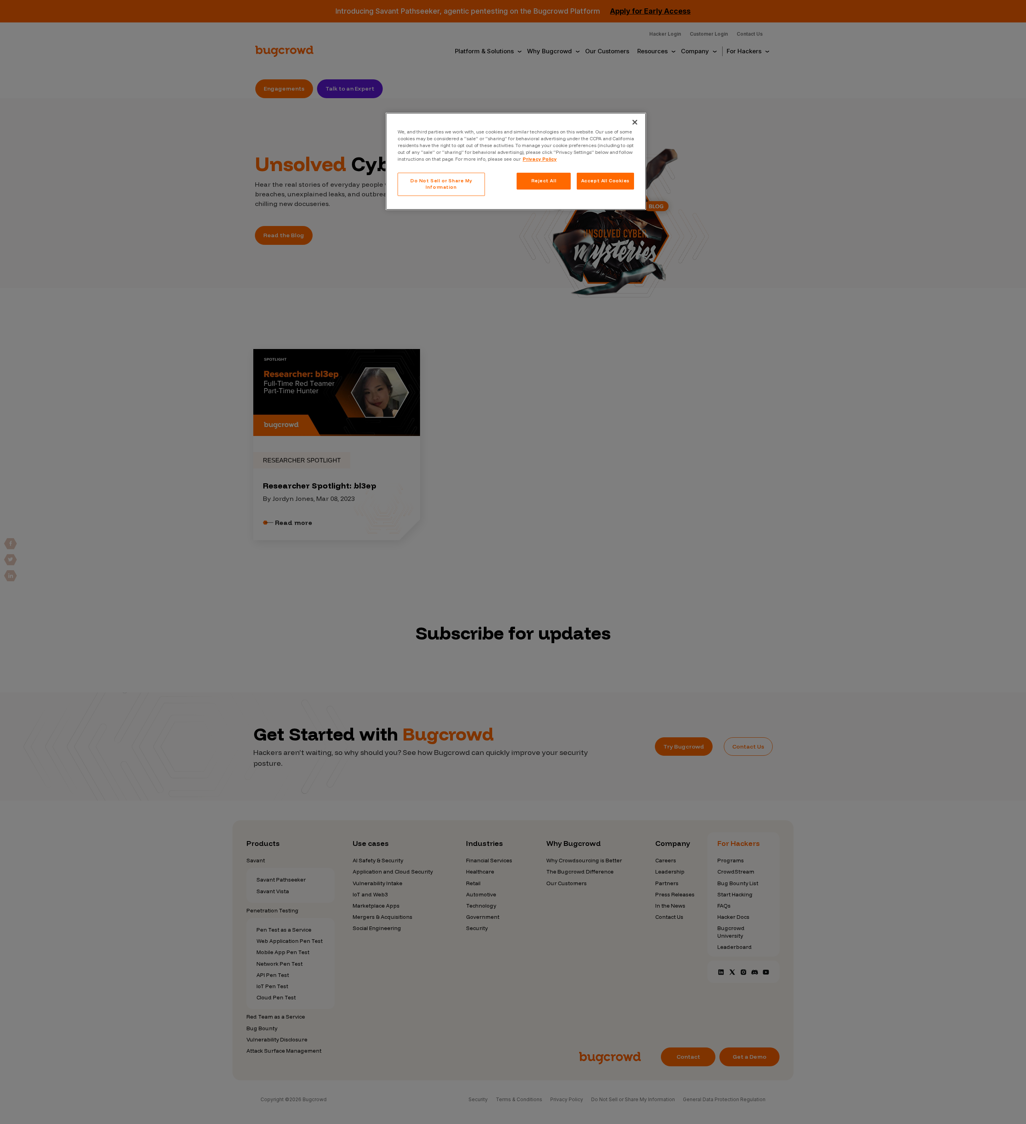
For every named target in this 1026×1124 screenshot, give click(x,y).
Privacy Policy (540, 159)
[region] (516, 161)
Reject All (544, 181)
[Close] (635, 122)
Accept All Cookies (605, 181)
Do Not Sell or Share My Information (441, 184)
